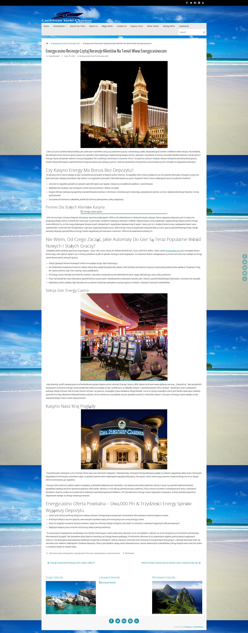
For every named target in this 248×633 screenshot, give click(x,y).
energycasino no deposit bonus (107, 553)
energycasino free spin (83, 553)
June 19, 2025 (69, 56)
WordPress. (199, 627)
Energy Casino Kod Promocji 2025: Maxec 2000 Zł (72, 563)
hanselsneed (54, 56)
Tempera (188, 627)
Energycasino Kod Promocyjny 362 (65, 43)
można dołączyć (173, 251)
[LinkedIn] (195, 3)
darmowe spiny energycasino (61, 553)
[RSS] (203, 3)
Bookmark (129, 553)
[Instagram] (199, 3)
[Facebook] (187, 3)
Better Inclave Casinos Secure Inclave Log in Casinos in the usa (170, 563)
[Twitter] (191, 3)
